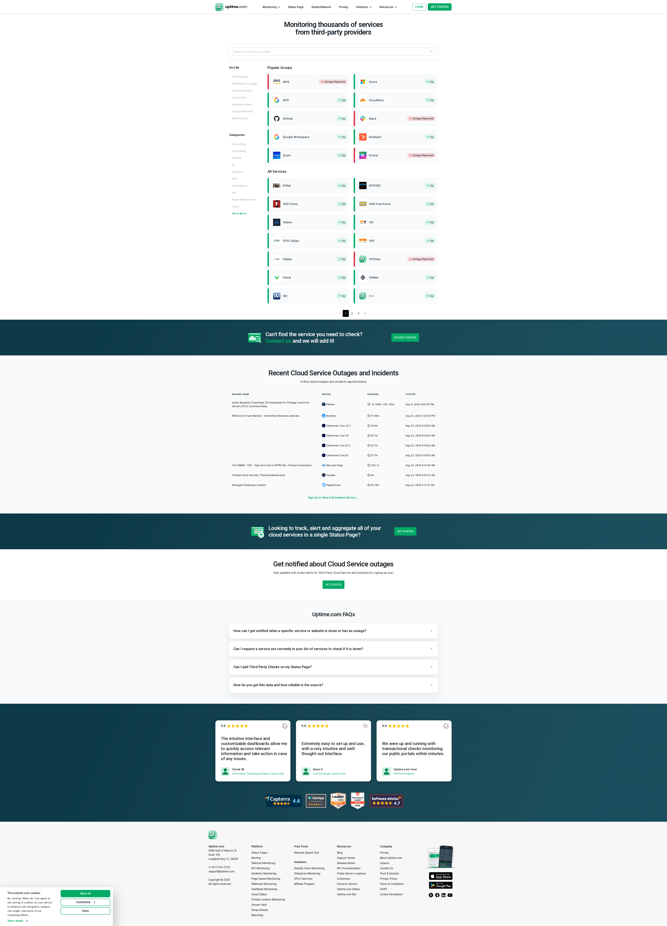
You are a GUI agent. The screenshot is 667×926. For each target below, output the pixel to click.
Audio (235, 206)
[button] (333, 630)
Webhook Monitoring (264, 884)
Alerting (256, 858)
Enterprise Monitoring (307, 873)
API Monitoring (260, 868)
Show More (239, 213)
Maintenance (240, 118)
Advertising (239, 150)
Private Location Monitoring (268, 899)
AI (233, 164)
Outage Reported (242, 111)
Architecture (239, 185)
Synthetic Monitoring (263, 873)
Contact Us (386, 868)
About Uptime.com (391, 858)
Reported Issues (242, 104)
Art (234, 192)
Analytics (237, 171)
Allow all (85, 893)
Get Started (405, 531)
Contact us (278, 341)
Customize (83, 902)
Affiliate (236, 157)
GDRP (383, 889)
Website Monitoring (263, 863)
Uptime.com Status (348, 889)
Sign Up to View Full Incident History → (333, 497)
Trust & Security (389, 873)
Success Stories (347, 884)
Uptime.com (216, 846)
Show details (15, 920)
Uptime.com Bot (346, 894)
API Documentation (348, 868)
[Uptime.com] (212, 834)
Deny (85, 910)
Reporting (257, 915)
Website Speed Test (306, 852)
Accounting (239, 143)
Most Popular (240, 76)
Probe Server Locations (351, 873)
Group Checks (259, 910)
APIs (235, 178)
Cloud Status (259, 894)
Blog (340, 852)
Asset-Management (244, 199)
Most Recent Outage (244, 83)
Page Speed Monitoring (265, 878)
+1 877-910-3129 (219, 867)
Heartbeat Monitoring (264, 889)
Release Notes (346, 863)
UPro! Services (303, 878)
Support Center (346, 858)
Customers (343, 878)
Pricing (384, 852)
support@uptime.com (221, 871)
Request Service (405, 337)
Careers (384, 863)
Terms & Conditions (392, 884)
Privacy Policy (388, 878)
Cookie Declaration (391, 894)
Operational (239, 97)
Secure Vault (259, 904)
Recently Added (242, 90)
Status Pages (259, 852)
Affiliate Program (304, 884)
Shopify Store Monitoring (309, 868)
